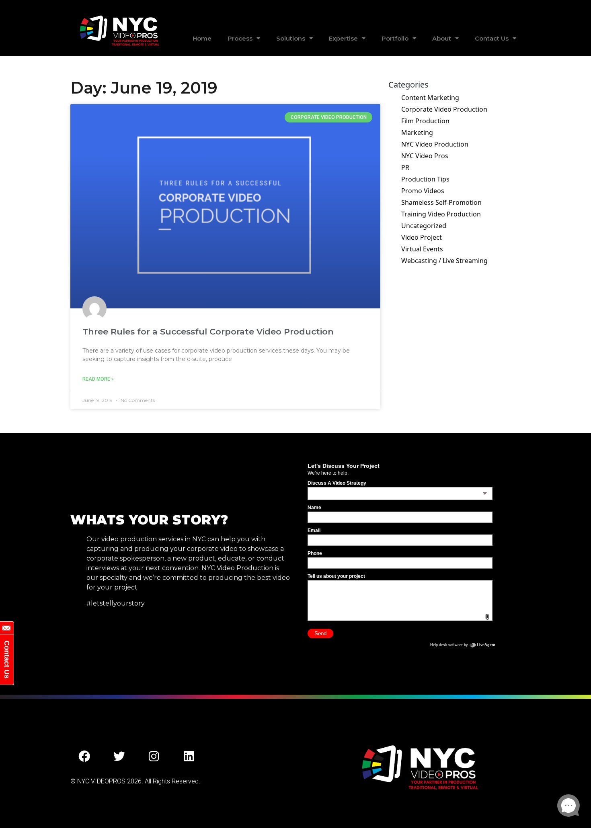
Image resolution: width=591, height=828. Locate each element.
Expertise (343, 38)
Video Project (421, 237)
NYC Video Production (434, 144)
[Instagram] (154, 756)
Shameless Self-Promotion (441, 202)
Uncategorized (423, 225)
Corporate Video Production (444, 109)
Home (202, 38)
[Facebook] (84, 756)
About (441, 38)
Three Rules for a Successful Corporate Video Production (208, 331)
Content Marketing (430, 97)
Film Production (425, 120)
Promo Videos (422, 190)
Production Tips (425, 179)
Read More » (98, 379)
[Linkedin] (189, 756)
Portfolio (395, 38)
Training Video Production (441, 214)
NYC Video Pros (424, 155)
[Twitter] (119, 756)
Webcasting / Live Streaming (444, 260)
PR (405, 167)
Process (240, 38)
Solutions (290, 38)
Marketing (417, 132)
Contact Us (492, 38)
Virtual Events (422, 249)
